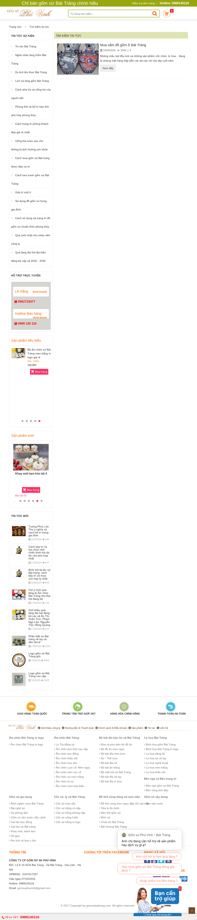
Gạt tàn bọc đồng (21, 822)
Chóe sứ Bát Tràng (112, 822)
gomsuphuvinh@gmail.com (33, 888)
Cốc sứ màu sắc (65, 803)
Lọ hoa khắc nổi (155, 772)
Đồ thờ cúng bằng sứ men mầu (119, 796)
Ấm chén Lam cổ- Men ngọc (72, 767)
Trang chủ (15, 26)
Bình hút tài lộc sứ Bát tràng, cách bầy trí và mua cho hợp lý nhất (39, 574)
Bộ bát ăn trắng (110, 767)
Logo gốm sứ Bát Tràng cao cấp (38, 675)
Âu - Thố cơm (109, 758)
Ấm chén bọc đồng (67, 753)
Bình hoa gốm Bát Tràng (160, 744)
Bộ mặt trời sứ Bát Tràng (115, 772)
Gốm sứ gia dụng (20, 796)
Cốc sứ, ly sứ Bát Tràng (69, 796)
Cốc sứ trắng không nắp (70, 812)
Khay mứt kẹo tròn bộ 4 (31, 473)
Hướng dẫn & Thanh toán (79, 727)
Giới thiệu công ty (50, 727)
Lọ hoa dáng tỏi (155, 753)
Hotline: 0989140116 (174, 3)
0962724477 (26, 301)
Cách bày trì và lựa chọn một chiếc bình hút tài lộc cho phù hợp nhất (38, 552)
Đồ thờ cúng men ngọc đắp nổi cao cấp (124, 803)
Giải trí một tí (23, 192)
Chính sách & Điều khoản (112, 727)
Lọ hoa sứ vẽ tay (155, 758)
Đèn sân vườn (154, 803)
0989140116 (29, 917)
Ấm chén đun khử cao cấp (71, 749)
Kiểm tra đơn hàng (143, 3)
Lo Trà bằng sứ (64, 744)
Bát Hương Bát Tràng (113, 826)
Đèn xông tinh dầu (156, 790)
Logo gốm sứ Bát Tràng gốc (38, 655)
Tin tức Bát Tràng (25, 46)
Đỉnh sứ (105, 817)
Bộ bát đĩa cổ (108, 762)
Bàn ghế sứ (17, 808)
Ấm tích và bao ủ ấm (23, 840)
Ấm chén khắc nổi (66, 758)
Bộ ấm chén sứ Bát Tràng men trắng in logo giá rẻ (39, 353)
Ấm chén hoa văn (66, 762)
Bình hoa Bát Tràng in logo (161, 749)
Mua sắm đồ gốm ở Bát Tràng (123, 45)
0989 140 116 (27, 323)
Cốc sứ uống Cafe (66, 817)
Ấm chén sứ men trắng (69, 776)
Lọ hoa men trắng (156, 767)
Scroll (192, 910)
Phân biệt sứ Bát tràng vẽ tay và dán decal (38, 639)
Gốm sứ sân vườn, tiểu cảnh (28, 817)
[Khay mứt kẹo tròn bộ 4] (31, 457)
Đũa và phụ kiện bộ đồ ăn (116, 744)
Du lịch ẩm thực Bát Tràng (31, 72)
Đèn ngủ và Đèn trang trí (160, 778)
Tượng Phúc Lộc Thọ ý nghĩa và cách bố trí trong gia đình (38, 531)
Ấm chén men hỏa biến (69, 786)
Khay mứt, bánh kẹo (22, 831)
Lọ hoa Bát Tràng (155, 737)
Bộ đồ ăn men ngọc (112, 749)
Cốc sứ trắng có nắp (68, 808)
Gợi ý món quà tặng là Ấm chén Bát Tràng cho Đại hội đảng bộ (39, 594)
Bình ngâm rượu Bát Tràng (26, 803)
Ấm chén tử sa (64, 781)
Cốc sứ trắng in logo (67, 822)
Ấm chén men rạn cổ (68, 772)
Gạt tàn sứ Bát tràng (23, 826)
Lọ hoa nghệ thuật (156, 762)
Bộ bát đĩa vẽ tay (110, 776)
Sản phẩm (137, 727)
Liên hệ (164, 727)
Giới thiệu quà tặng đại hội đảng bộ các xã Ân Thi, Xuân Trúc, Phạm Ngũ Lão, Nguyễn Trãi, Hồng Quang (39, 617)
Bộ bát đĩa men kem (112, 753)
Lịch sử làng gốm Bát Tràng (32, 80)
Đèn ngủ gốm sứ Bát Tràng (162, 785)
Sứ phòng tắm (19, 812)
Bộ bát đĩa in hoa (111, 781)
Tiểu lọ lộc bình (109, 808)
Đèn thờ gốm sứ (110, 812)
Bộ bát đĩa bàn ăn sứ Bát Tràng (119, 737)
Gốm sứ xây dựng (156, 796)
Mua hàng (41, 371)
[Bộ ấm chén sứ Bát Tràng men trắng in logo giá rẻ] (18, 353)
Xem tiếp (108, 68)
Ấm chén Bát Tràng (66, 737)
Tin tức (151, 727)
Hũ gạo (15, 835)
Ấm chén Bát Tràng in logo (26, 737)
